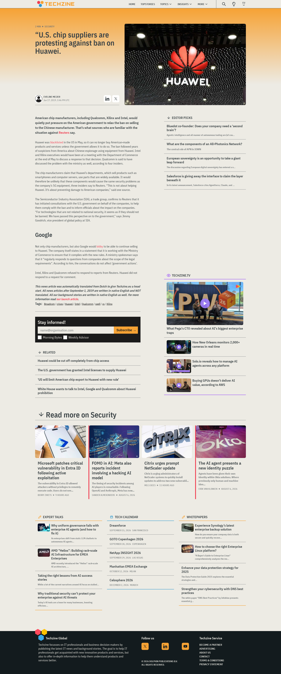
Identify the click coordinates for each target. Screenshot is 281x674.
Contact (204, 656)
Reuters (64, 132)
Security (49, 26)
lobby (100, 246)
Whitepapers (197, 517)
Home (132, 4)
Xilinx (109, 304)
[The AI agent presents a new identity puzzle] (221, 441)
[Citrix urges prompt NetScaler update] (167, 441)
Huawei (69, 304)
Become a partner (210, 644)
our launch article (67, 299)
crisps (60, 304)
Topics (164, 4)
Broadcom (49, 304)
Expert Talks (53, 517)
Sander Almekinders (103, 495)
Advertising (207, 648)
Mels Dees (150, 485)
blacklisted (56, 142)
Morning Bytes (52, 337)
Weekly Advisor (78, 337)
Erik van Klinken (208, 488)
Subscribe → (126, 330)
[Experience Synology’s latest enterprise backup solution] (187, 531)
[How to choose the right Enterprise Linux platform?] (187, 552)
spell (97, 304)
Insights (183, 4)
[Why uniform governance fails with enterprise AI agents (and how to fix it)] (44, 533)
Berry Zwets (45, 495)
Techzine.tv (181, 275)
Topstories (148, 4)
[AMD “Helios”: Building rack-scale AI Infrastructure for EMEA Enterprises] (44, 558)
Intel (77, 304)
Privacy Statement (211, 664)
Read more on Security (81, 415)
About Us (205, 652)
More (201, 4)
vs (103, 304)
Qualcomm (87, 304)
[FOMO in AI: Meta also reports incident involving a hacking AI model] (114, 441)
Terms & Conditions (211, 660)
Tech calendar (126, 517)
